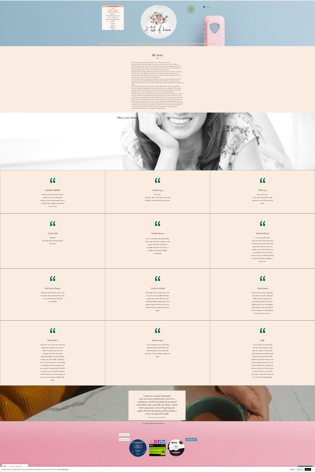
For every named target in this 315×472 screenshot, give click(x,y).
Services (112, 14)
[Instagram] (155, 441)
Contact (113, 23)
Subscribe (113, 27)
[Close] (313, 469)
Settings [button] (292, 469)
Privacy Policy (64, 469)
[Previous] (7, 403)
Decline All (299, 469)
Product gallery (113, 10)
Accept (308, 469)
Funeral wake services (113, 16)
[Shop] (191, 9)
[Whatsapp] (151, 441)
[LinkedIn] (163, 441)
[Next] (308, 403)
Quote (113, 25)
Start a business (113, 18)
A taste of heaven (112, 6)
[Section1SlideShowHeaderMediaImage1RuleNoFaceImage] (157, 417)
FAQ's (113, 21)
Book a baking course (113, 19)
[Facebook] (159, 441)
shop (112, 8)
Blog (112, 29)
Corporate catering (113, 12)
